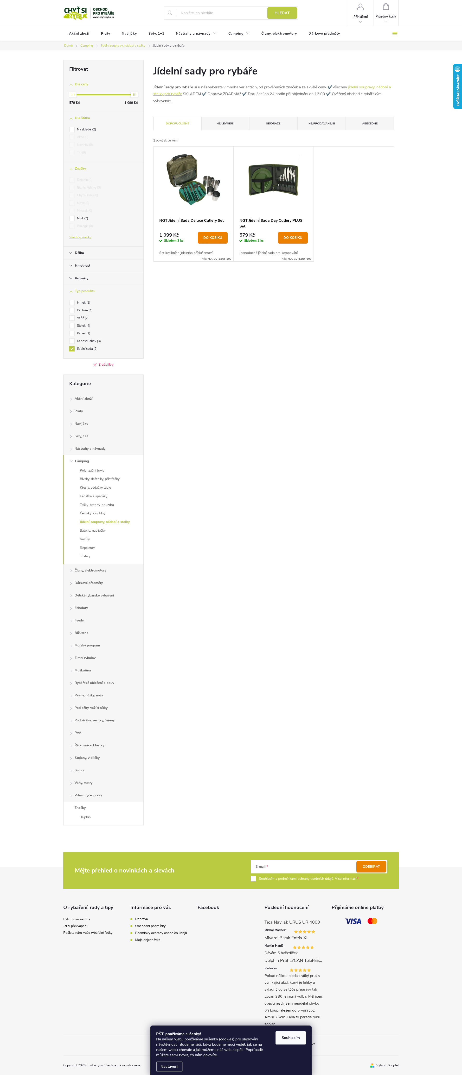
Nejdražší (273, 123)
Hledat (282, 13)
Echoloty (81, 608)
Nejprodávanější (321, 123)
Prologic (84, 226)
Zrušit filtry (106, 364)
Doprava (141, 919)
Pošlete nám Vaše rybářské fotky (87, 932)
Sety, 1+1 (82, 436)
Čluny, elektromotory (90, 570)
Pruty (79, 411)
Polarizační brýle (92, 470)
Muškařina (83, 670)
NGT (82, 218)
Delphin (84, 180)
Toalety (85, 556)
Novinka (84, 145)
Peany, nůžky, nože (89, 695)
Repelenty (87, 548)
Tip (81, 152)
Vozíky (85, 539)
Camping (82, 461)
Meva (82, 203)
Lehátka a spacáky (93, 496)
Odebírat (371, 866)
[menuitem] (79, 33)
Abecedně (370, 123)
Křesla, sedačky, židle (95, 487)
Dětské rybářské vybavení (94, 595)
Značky (80, 807)
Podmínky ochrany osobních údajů (161, 933)
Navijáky (81, 423)
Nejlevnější (225, 123)
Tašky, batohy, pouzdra (97, 505)
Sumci (79, 770)
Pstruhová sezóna (76, 919)
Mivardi (84, 211)
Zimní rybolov (85, 658)
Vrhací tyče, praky (88, 795)
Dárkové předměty (89, 583)
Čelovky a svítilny (92, 513)
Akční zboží (84, 398)
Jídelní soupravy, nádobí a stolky (105, 522)
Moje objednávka (147, 940)
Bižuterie (81, 633)
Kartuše (84, 310)
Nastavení (169, 1066)
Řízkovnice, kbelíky (89, 745)
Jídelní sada (86, 349)
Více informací (345, 878)
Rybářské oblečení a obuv (94, 683)
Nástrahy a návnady (90, 448)
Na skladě (86, 129)
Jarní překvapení (75, 926)
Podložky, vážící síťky (91, 708)
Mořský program (87, 645)
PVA (78, 733)
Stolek (83, 326)
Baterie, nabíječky (93, 530)
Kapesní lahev (88, 341)
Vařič (82, 318)
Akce (82, 137)
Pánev (83, 333)
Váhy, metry (83, 782)
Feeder (80, 620)
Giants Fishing (88, 187)
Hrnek (83, 303)
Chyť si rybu (87, 195)
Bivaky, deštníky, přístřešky (100, 479)
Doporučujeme (177, 123)
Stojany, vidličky (87, 758)
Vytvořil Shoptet (387, 1065)
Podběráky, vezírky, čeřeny (95, 720)
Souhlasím (291, 1037)
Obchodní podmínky (150, 926)
